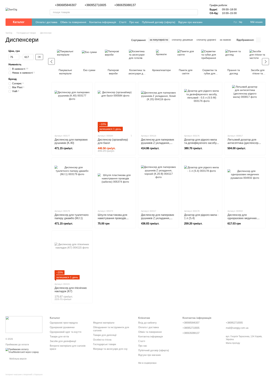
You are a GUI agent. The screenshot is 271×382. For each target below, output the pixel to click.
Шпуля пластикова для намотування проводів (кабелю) (112, 218)
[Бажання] (253, 9)
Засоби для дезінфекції (63, 341)
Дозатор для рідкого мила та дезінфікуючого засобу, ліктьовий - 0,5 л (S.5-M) (200, 143)
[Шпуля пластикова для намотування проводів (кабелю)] (115, 183)
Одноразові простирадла (64, 322)
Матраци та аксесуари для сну (110, 349)
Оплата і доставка (46, 22)
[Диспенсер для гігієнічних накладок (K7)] (72, 256)
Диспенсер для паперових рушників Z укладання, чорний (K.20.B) (157, 218)
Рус (235, 22)
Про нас (134, 22)
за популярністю (159, 39)
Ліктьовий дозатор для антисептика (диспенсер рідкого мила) (242, 143)
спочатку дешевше (182, 39)
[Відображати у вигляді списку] (263, 39)
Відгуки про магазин (190, 22)
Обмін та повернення (73, 22)
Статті (122, 22)
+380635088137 (125, 5)
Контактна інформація (102, 22)
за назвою (225, 39)
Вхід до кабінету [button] (147, 322)
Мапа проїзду (233, 343)
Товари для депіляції (105, 335)
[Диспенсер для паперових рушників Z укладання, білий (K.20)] (158, 108)
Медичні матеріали (103, 322)
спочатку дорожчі (206, 39)
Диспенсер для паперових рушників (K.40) (71, 141)
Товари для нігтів (59, 336)
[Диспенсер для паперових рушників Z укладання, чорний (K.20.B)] (158, 183)
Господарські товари (104, 344)
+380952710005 (95, 5)
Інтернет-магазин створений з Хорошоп (24, 374)
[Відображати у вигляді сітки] (258, 39)
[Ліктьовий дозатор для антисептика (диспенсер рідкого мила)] (245, 108)
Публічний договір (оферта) (158, 22)
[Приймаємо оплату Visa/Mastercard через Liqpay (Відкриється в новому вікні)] (25, 350)
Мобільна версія (18, 358)
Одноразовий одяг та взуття (65, 332)
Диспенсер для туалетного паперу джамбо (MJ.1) (71, 216)
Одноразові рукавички (62, 327)
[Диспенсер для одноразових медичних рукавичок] (245, 183)
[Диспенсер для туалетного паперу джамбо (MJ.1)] (72, 183)
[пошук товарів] (195, 12)
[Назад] (51, 61)
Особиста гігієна (102, 339)
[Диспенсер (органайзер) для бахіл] (115, 108)
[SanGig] (24, 324)
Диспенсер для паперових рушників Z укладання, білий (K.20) (157, 143)
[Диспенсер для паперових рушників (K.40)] (72, 108)
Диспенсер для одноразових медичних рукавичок (242, 218)
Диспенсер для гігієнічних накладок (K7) (71, 289)
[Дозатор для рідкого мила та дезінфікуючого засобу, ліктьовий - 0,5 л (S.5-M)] (201, 108)
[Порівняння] (243, 9)
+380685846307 (66, 5)
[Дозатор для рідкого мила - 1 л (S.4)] (201, 183)
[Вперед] (265, 61)
